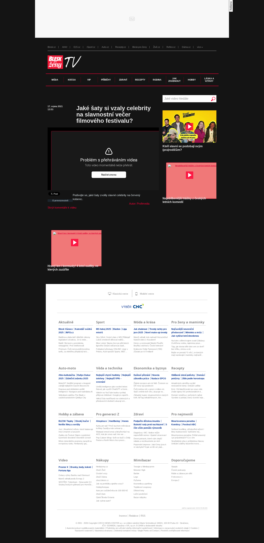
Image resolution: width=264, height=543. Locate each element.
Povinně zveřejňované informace (175, 531)
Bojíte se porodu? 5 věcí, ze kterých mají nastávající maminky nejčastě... (187, 353)
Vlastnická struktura (103, 531)
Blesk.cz (52, 47)
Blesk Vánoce (66, 329)
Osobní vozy (101, 473)
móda (55, 80)
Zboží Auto (100, 494)
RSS (143, 515)
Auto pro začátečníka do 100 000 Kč (112, 490)
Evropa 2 (175, 480)
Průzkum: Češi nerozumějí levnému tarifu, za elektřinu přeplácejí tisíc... (74, 350)
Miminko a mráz (194, 332)
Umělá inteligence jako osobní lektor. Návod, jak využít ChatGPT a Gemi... (112, 388)
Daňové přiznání (142, 375)
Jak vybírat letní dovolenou (185, 336)
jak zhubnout (174, 79)
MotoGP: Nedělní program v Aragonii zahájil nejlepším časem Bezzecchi (74, 384)
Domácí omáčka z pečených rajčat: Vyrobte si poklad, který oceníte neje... (188, 396)
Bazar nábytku (140, 497)
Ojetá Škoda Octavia (105, 497)
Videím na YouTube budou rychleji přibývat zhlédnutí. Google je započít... (112, 393)
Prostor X (64, 467)
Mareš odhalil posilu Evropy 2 (71, 479)
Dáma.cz (186, 47)
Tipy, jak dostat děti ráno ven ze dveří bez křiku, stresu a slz (187, 347)
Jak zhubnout (141, 329)
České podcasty (178, 470)
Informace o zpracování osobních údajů (171, 528)
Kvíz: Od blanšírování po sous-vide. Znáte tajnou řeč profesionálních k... (187, 390)
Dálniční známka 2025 (77, 378)
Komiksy (176, 424)
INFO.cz (70, 332)
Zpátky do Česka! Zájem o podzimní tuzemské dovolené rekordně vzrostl (75, 436)
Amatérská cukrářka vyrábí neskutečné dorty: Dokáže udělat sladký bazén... (185, 384)
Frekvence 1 (176, 477)
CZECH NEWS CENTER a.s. (111, 523)
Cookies (194, 528)
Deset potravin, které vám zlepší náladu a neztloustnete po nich (148, 439)
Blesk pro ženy (139, 47)
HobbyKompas (102, 487)
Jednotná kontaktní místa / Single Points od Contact (136, 531)
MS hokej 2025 (104, 329)
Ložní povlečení (140, 494)
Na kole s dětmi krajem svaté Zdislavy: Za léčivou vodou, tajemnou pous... (188, 342)
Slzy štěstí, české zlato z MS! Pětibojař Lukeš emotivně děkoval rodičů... (113, 338)
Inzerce (123, 515)
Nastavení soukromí (84, 531)
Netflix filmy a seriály (69, 424)
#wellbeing (114, 421)
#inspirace (101, 421)
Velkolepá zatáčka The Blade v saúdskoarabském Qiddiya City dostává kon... (72, 396)
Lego (136, 477)
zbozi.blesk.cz (102, 480)
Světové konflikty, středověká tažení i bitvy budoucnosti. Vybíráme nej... (187, 430)
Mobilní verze (146, 293)
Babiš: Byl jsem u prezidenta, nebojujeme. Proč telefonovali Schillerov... (71, 344)
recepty (140, 80)
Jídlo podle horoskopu (193, 378)
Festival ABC (189, 424)
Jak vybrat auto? (103, 501)
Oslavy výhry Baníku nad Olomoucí (74, 475)
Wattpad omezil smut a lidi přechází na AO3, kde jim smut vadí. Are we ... (112, 433)
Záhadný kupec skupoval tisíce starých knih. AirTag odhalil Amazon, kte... (151, 396)
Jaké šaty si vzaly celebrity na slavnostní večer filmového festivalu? (113, 114)
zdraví (123, 80)
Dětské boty (139, 490)
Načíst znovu (108, 174)
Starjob (174, 467)
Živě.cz (156, 47)
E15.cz (77, 47)
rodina (157, 80)
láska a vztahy (209, 79)
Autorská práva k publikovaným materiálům (85, 528)
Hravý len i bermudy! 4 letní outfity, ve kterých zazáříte (73, 267)
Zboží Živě (100, 470)
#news (125, 421)
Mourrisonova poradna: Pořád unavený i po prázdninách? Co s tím (188, 436)
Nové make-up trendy (156, 332)
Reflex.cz (170, 47)
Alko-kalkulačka (67, 375)
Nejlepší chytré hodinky (108, 375)
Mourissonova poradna (183, 421)
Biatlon (117, 329)
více (199, 47)
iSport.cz (91, 47)
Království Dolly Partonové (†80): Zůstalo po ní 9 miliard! (148, 350)
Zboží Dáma (101, 477)
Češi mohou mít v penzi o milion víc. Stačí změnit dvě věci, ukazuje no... (149, 390)
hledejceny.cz (102, 467)
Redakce (133, 515)
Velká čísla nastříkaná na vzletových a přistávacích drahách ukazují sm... (113, 399)
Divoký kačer (82, 421)
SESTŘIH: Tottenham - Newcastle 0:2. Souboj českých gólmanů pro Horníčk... (76, 483)
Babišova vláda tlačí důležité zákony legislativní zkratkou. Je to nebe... (74, 338)
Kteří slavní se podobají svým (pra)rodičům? (183, 148)
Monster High (139, 470)
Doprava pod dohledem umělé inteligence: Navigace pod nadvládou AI (75, 390)
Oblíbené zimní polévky (183, 375)
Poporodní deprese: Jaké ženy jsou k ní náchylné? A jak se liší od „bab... (150, 445)
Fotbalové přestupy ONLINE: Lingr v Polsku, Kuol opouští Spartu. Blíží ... (112, 350)
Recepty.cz (120, 47)
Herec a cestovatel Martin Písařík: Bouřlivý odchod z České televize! (148, 344)
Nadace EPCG (158, 378)
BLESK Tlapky (66, 421)
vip (89, 80)
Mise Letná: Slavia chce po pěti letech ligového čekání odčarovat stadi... (112, 344)
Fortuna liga (65, 470)
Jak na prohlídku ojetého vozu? (109, 484)
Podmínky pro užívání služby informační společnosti (129, 528)
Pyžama (137, 480)
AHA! (64, 47)
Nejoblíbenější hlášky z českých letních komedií (184, 200)
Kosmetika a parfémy (143, 484)
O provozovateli (60, 200)
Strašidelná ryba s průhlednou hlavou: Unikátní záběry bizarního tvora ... (187, 442)
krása (72, 80)
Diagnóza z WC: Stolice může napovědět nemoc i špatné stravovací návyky (150, 434)
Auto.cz (105, 47)
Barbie (136, 473)
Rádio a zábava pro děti (181, 473)
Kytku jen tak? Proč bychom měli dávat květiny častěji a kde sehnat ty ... (113, 427)
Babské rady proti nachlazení (149, 424)
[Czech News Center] (138, 306)
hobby (192, 80)
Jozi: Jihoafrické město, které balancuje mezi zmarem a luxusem (76, 430)
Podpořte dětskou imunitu (147, 421)
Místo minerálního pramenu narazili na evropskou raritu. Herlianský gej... (75, 442)
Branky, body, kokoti (81, 467)
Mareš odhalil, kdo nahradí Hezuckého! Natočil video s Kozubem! (151, 338)
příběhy (106, 80)
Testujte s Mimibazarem (144, 467)
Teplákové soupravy (142, 487)
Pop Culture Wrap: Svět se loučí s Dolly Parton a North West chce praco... (113, 439)
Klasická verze (120, 293)
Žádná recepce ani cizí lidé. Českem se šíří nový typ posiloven (151, 384)
